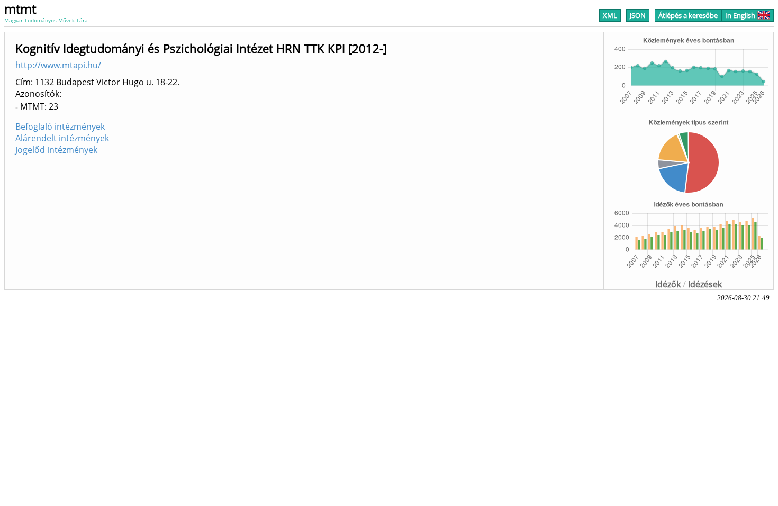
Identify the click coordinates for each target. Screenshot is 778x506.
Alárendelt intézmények (62, 138)
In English (740, 15)
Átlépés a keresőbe (688, 15)
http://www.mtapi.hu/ (58, 65)
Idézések (705, 284)
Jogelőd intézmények (56, 150)
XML (610, 15)
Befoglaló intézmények (60, 126)
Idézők (668, 284)
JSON (638, 15)
